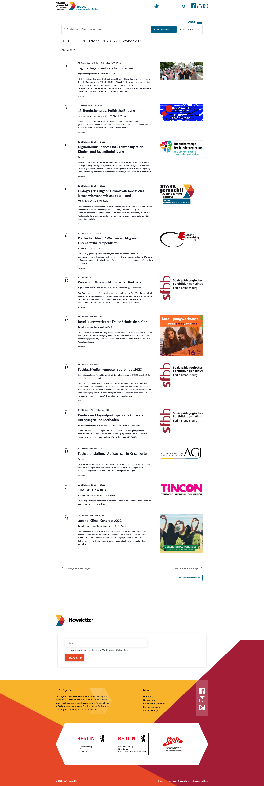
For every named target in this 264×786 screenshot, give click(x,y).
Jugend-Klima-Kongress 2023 (100, 521)
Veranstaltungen (151, 710)
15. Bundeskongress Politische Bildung (106, 111)
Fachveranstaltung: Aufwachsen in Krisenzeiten (113, 454)
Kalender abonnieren (188, 577)
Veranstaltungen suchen (164, 29)
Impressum (171, 781)
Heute (76, 41)
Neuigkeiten (149, 699)
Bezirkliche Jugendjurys (154, 703)
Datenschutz (183, 781)
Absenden (73, 657)
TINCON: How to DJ (93, 490)
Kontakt (161, 781)
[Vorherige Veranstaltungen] (63, 41)
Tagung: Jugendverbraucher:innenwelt (106, 68)
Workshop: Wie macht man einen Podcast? (109, 282)
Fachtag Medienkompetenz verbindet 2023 (110, 369)
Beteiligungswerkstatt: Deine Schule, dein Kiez (112, 322)
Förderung (148, 696)
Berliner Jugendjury (152, 706)
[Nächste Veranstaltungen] (68, 41)
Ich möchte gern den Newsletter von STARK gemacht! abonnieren (98, 650)
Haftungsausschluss (199, 781)
